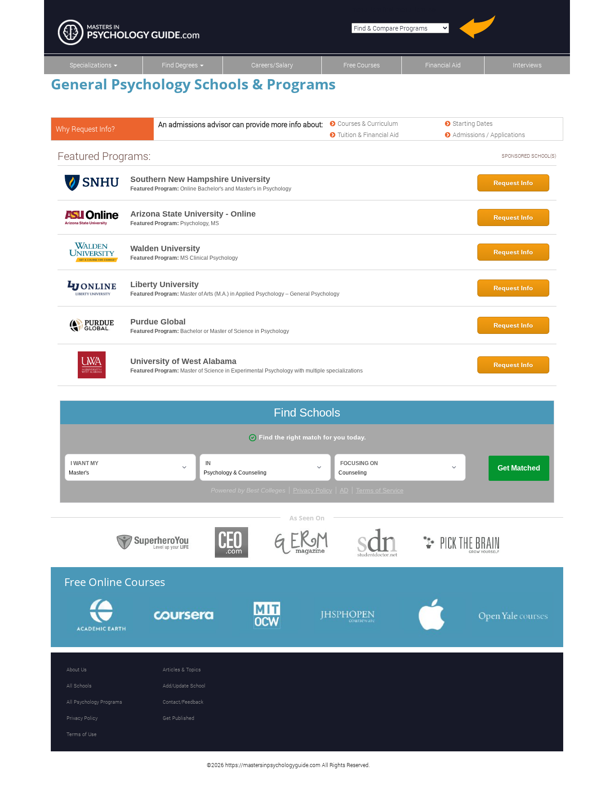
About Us (77, 669)
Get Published (178, 718)
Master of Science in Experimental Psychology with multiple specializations (271, 371)
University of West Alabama (183, 361)
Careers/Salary (272, 65)
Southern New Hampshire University (200, 179)
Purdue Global (158, 321)
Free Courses (361, 65)
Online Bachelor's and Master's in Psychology (235, 189)
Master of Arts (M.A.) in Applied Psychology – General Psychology (259, 294)
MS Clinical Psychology (209, 258)
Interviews (527, 65)
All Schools (79, 685)
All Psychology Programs (94, 701)
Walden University (165, 248)
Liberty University (164, 284)
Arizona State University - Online (193, 213)
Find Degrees (180, 65)
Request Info (513, 182)
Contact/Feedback (183, 701)
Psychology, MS (199, 223)
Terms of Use (82, 734)
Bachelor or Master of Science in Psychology (234, 331)
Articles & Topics (182, 669)
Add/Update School (184, 685)
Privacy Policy (82, 718)
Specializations (91, 65)
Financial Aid (443, 65)
